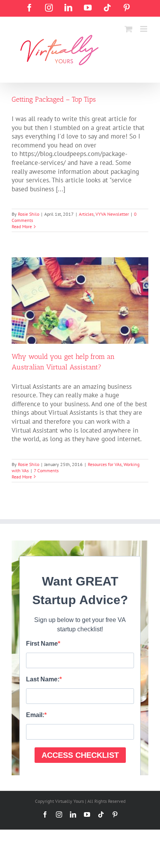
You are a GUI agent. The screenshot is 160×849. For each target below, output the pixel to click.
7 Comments (46, 470)
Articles (86, 214)
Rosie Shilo (28, 214)
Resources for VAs (105, 464)
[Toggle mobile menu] (144, 29)
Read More (22, 226)
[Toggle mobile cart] (128, 29)
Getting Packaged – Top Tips (54, 99)
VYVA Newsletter (112, 214)
